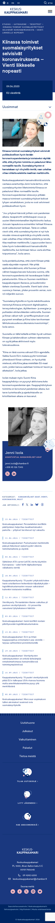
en (13, 3)
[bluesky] (36, 505)
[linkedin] (32, 505)
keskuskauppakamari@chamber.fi (30, 878)
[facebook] (23, 505)
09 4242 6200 (30, 875)
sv (18, 3)
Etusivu (6, 24)
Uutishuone (20, 24)
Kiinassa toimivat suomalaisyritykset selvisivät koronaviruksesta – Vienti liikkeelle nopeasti (23, 30)
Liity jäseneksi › (27, 803)
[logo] (16, 11)
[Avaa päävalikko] (50, 11)
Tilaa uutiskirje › (27, 781)
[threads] (42, 505)
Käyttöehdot (25, 909)
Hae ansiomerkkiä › (27, 825)
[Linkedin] (14, 473)
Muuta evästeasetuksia (41, 909)
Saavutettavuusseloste (17, 906)
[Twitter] (7, 473)
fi (7, 3)
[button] (48, 3)
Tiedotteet (35, 24)
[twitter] (27, 505)
